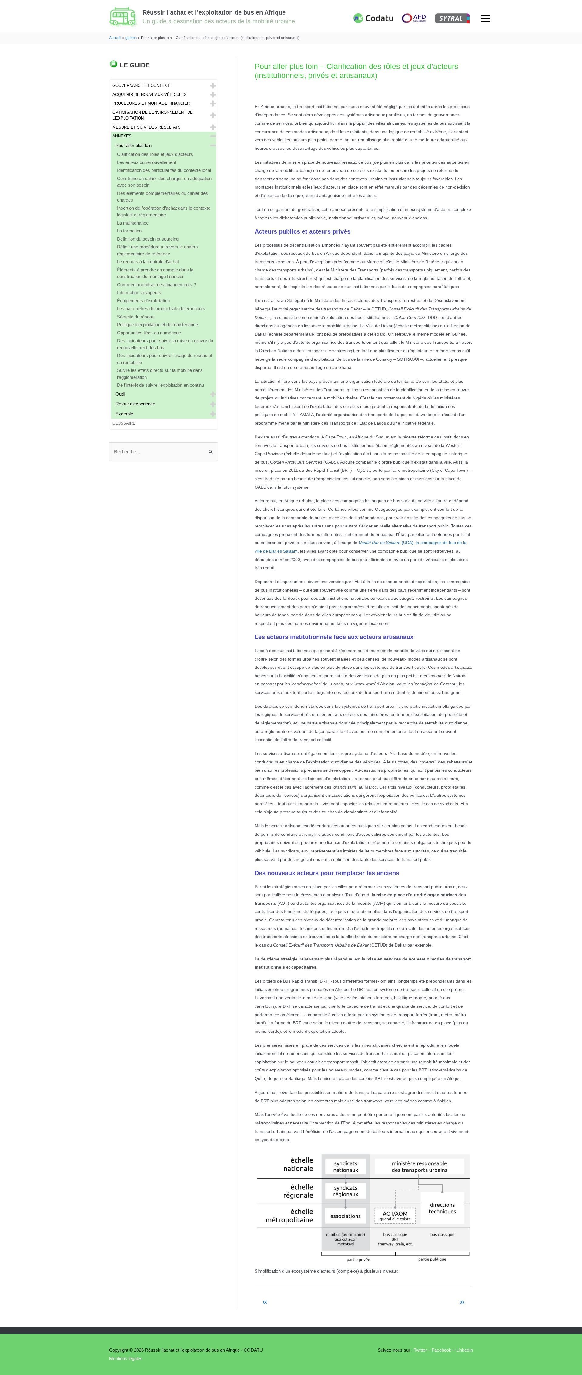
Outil (120, 394)
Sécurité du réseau (135, 316)
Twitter (420, 1350)
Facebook (441, 1350)
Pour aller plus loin (133, 145)
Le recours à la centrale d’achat (148, 261)
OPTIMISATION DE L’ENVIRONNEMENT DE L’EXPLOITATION (152, 115)
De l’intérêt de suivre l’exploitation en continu (160, 385)
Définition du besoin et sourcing (148, 238)
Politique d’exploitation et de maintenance (157, 324)
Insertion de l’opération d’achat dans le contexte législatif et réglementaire (163, 211)
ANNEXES (122, 136)
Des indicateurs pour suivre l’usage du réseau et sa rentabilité (164, 359)
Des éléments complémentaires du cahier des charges (162, 197)
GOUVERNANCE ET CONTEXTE (142, 85)
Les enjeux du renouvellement (146, 162)
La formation (129, 230)
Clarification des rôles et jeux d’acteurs (155, 154)
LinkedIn (464, 1350)
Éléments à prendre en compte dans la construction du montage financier (155, 273)
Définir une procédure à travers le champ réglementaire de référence (157, 250)
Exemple (124, 413)
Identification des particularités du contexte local (164, 170)
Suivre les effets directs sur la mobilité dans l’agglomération (160, 374)
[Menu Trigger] (486, 18)
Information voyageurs (139, 292)
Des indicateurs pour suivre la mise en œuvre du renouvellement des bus (165, 344)
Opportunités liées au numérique (149, 332)
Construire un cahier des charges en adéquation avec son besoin (164, 182)
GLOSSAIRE (123, 423)
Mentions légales (125, 1358)
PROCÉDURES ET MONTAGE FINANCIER (151, 103)
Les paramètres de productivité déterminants (161, 308)
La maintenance (133, 222)
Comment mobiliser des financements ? (156, 284)
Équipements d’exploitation (143, 300)
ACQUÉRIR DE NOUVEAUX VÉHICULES (149, 94)
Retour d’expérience (135, 403)
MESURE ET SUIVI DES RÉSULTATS (146, 127)
